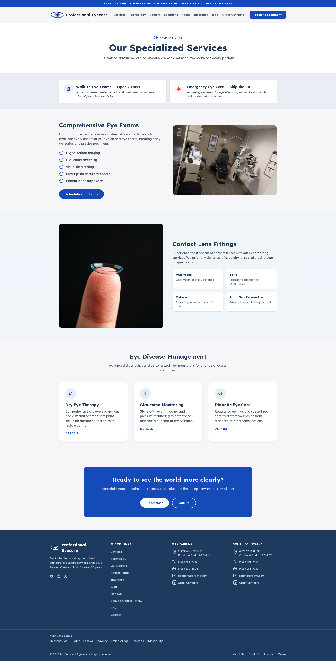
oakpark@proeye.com (192, 575)
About (186, 15)
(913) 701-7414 (248, 561)
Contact (116, 615)
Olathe (76, 641)
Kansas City (155, 641)
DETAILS (72, 433)
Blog (215, 15)
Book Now (154, 503)
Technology (137, 15)
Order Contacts (233, 15)
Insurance (201, 15)
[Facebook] (52, 576)
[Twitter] (66, 576)
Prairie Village (120, 641)
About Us (238, 654)
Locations (171, 15)
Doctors (155, 15)
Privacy (269, 654)
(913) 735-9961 (187, 561)
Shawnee (102, 641)
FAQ (113, 608)
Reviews (116, 594)
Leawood (138, 641)
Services (119, 15)
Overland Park (59, 641)
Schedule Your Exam (81, 194)
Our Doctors (119, 566)
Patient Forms (120, 573)
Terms (282, 654)
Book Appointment (268, 15)
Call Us (184, 503)
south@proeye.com (252, 575)
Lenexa (88, 641)
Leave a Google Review (126, 601)
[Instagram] (59, 576)
